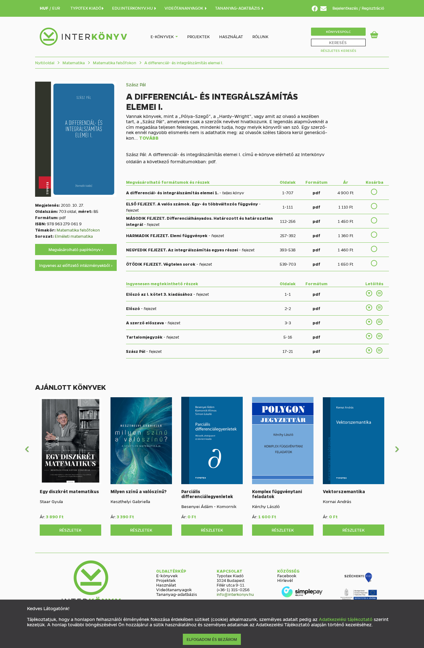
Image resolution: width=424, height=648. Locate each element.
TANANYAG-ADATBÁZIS (238, 8)
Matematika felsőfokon (114, 62)
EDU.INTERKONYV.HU (133, 8)
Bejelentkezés (345, 8)
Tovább (149, 138)
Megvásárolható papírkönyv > (75, 249)
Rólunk (260, 36)
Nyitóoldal (44, 62)
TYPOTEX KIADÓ (85, 8)
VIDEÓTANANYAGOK (184, 8)
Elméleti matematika (74, 236)
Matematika (73, 62)
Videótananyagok (174, 589)
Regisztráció (373, 8)
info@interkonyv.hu (235, 594)
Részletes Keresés (338, 50)
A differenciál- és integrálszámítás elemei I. (183, 62)
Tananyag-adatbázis (176, 594)
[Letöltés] (369, 293)
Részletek (70, 530)
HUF (44, 8)
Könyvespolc (338, 31)
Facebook (286, 575)
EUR (56, 8)
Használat (231, 36)
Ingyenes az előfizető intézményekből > (76, 265)
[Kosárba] (374, 191)
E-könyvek (162, 36)
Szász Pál (136, 84)
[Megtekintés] (379, 293)
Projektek (198, 36)
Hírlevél (285, 580)
